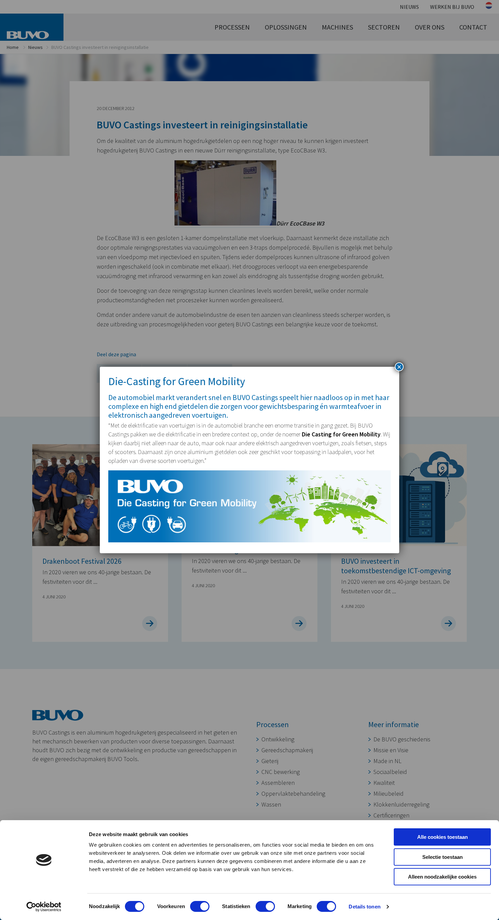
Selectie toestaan (442, 857)
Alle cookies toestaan (442, 837)
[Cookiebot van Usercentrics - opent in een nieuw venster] (44, 907)
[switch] (199, 906)
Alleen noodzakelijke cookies (442, 877)
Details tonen (364, 906)
